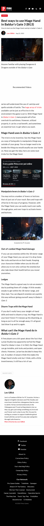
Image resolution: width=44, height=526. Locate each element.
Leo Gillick (11, 33)
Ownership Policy (22, 470)
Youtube (23, 449)
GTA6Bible (28, 500)
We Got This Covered (17, 490)
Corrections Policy (22, 458)
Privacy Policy (22, 474)
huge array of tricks (33, 107)
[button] (40, 8)
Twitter (23, 445)
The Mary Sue (11, 496)
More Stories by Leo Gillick (15, 422)
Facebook (23, 441)
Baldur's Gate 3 (7, 373)
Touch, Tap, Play (23, 496)
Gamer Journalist (10, 493)
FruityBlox (34, 496)
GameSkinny (21, 493)
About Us (22, 454)
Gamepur (33, 483)
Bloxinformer (17, 500)
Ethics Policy (22, 462)
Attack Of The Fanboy (18, 487)
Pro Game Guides (13, 483)
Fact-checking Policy (22, 466)
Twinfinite (24, 483)
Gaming (4, 15)
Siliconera (30, 487)
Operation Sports (34, 493)
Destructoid (30, 490)
